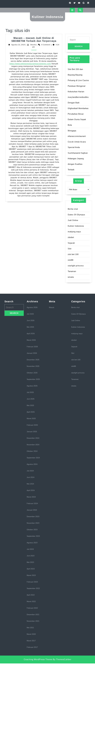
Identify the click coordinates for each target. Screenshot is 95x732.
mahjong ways (74, 232)
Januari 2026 (32, 353)
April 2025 (31, 412)
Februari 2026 (32, 347)
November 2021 (33, 621)
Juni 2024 (30, 477)
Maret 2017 (31, 641)
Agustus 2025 (32, 386)
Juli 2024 (30, 471)
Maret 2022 (31, 601)
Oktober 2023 (32, 530)
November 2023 (33, 523)
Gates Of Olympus (76, 215)
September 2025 (33, 379)
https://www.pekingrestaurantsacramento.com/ (30, 64)
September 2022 (33, 588)
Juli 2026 (30, 314)
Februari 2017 (32, 647)
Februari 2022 (32, 608)
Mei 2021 (30, 628)
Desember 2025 (33, 360)
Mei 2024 (30, 484)
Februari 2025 (32, 425)
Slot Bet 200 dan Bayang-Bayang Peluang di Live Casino (78, 74)
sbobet (71, 237)
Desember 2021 (33, 614)
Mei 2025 (30, 405)
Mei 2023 (30, 562)
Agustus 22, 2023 (18, 45)
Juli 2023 (30, 549)
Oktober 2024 (32, 451)
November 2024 (33, 445)
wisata (71, 277)
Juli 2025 (30, 392)
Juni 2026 (30, 320)
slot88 (70, 260)
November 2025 (33, 366)
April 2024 (31, 490)
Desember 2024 (33, 438)
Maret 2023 (31, 575)
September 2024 (33, 458)
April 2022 (31, 595)
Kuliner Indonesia (47, 17)
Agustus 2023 (32, 543)
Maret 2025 (31, 418)
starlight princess (76, 266)
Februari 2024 (32, 503)
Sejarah (71, 243)
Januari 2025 (32, 432)
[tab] (72, 10)
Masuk (51, 307)
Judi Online (73, 220)
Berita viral (73, 209)
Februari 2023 (32, 582)
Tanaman (72, 271)
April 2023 (31, 569)
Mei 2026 (30, 327)
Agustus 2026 (32, 307)
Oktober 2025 (32, 373)
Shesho (33, 45)
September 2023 (33, 536)
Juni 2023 (30, 556)
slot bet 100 (73, 254)
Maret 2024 (31, 497)
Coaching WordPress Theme (38, 659)
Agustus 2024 (32, 464)
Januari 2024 (32, 510)
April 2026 (31, 333)
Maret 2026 (31, 340)
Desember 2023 (33, 516)
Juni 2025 (30, 399)
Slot (69, 249)
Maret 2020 (31, 634)
